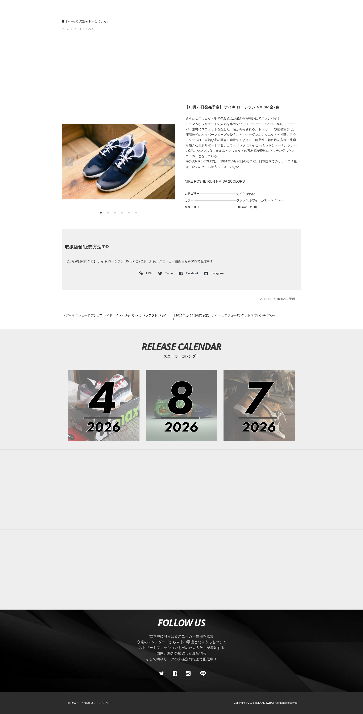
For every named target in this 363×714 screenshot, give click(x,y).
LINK (148, 274)
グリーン (268, 200)
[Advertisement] (181, 69)
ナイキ (241, 193)
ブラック (242, 200)
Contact (105, 703)
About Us (88, 703)
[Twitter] (161, 674)
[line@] (202, 674)
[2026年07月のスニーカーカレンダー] (259, 405)
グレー (278, 200)
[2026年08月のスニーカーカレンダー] (181, 405)
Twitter (169, 273)
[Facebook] (175, 674)
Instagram (217, 273)
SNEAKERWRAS (264, 702)
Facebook (192, 273)
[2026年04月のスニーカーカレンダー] (103, 405)
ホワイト (255, 200)
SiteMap (72, 703)
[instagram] (188, 674)
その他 (250, 193)
